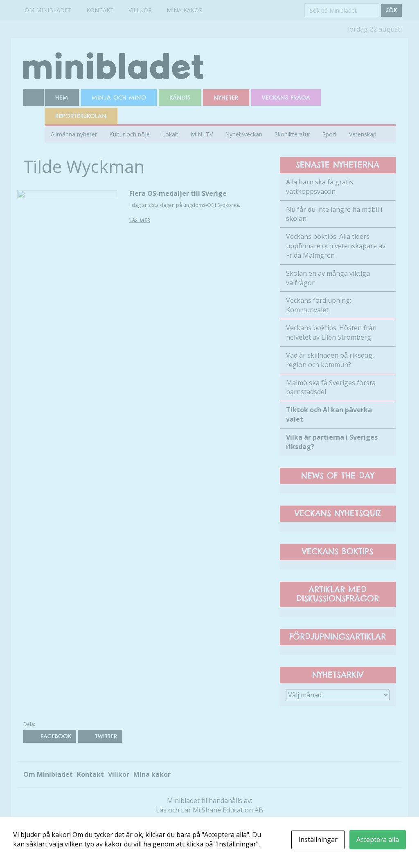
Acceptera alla (377, 839)
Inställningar (318, 839)
